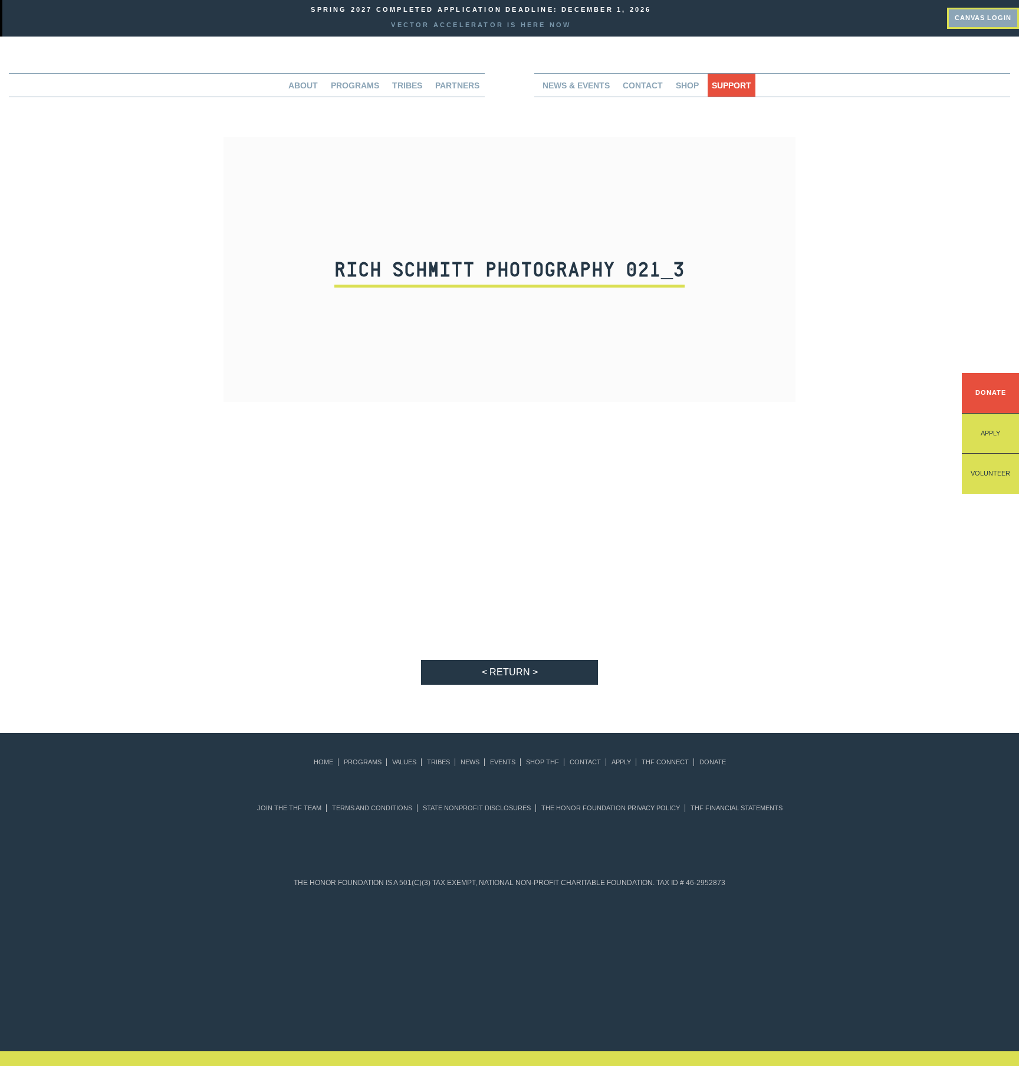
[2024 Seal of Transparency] (652, 929)
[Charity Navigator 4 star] (481, 929)
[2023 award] (607, 999)
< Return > (510, 672)
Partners (457, 85)
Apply (990, 433)
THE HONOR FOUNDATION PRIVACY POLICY (610, 808)
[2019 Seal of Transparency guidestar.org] (310, 929)
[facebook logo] (915, 16)
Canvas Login (983, 17)
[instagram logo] (936, 16)
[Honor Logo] (509, 89)
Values (404, 762)
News (470, 762)
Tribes (407, 85)
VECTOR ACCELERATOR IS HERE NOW (481, 24)
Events (502, 762)
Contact (643, 85)
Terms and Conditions (372, 808)
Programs (363, 762)
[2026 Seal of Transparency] (766, 929)
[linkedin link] (894, 16)
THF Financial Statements (737, 808)
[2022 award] (509, 999)
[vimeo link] (873, 16)
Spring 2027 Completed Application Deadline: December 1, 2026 (481, 9)
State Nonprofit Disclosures (477, 808)
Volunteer (990, 473)
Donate (990, 392)
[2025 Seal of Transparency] (709, 929)
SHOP (687, 85)
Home (323, 762)
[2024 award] (706, 999)
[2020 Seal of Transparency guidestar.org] (367, 929)
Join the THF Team (289, 808)
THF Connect (665, 762)
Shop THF (542, 762)
